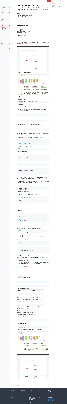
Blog (39, 391)
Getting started (53, 4)
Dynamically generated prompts (55, 8)
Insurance (21, 391)
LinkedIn (49, 392)
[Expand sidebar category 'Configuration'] (9, 7)
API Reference (31, 390)
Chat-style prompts (54, 7)
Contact (40, 396)
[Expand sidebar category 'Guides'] (9, 11)
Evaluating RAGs (31, 397)
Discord (49, 391)
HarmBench (18, 279)
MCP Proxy (12, 396)
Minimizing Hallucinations (32, 398)
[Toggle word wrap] (47, 129)
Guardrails (12, 391)
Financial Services (22, 390)
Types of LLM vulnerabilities (23, 43)
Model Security (13, 392)
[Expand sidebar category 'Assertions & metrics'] (9, 8)
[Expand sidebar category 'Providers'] (9, 43)
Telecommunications (23, 392)
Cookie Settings (50, 397)
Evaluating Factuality (32, 396)
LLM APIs (53, 10)
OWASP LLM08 (25, 268)
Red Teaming (12, 390)
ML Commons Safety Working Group (41, 278)
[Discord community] (58, 1)
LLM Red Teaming (31, 391)
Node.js (21, 97)
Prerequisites (53, 3)
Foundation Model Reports (32, 392)
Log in (39, 398)
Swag (39, 397)
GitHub (49, 390)
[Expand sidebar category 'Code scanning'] (9, 46)
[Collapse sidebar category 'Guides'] (9, 25)
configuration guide (19, 110)
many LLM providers (25, 181)
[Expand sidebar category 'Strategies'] (9, 21)
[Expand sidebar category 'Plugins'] (9, 20)
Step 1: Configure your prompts (55, 5)
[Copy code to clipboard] (48, 101)
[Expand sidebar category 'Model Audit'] (9, 47)
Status (12, 397)
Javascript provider (20, 205)
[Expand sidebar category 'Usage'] (9, 12)
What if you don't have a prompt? (56, 6)
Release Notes (40, 392)
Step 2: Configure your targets (55, 9)
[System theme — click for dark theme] (59, 1)
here (30, 191)
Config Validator (31, 399)
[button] (5, 5)
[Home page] (17, 3)
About (39, 390)
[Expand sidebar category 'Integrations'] (9, 44)
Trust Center (49, 396)
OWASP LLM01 (25, 266)
